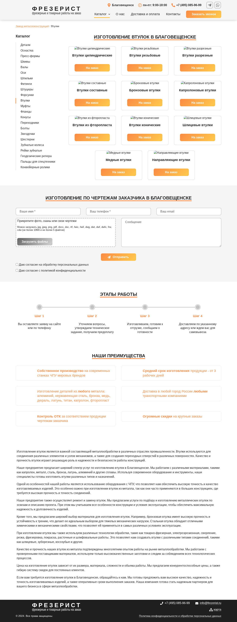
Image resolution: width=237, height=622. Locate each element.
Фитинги (26, 83)
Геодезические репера (36, 156)
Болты (25, 128)
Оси (23, 72)
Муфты (25, 106)
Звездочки (28, 133)
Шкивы (25, 61)
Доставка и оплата (145, 14)
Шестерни (27, 139)
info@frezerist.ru (210, 603)
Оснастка (27, 50)
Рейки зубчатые (31, 150)
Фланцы (26, 111)
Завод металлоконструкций (32, 26)
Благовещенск (123, 5)
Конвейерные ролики (35, 167)
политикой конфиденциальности (63, 270)
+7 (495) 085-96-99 (188, 5)
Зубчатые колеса (32, 145)
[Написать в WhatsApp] (217, 5)
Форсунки (27, 95)
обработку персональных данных (66, 264)
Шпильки (27, 78)
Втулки (25, 100)
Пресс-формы (30, 56)
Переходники (30, 122)
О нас (120, 14)
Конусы (26, 117)
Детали (25, 44)
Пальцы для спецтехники (38, 161)
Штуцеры (27, 89)
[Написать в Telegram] (209, 5)
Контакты (173, 14)
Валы (24, 67)
